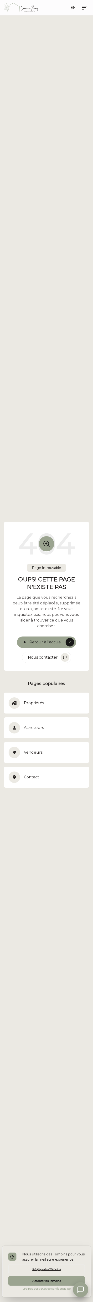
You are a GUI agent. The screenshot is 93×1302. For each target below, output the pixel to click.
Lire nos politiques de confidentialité (46, 1288)
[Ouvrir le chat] (80, 1289)
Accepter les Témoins (46, 1281)
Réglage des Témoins (46, 1269)
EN (73, 7)
